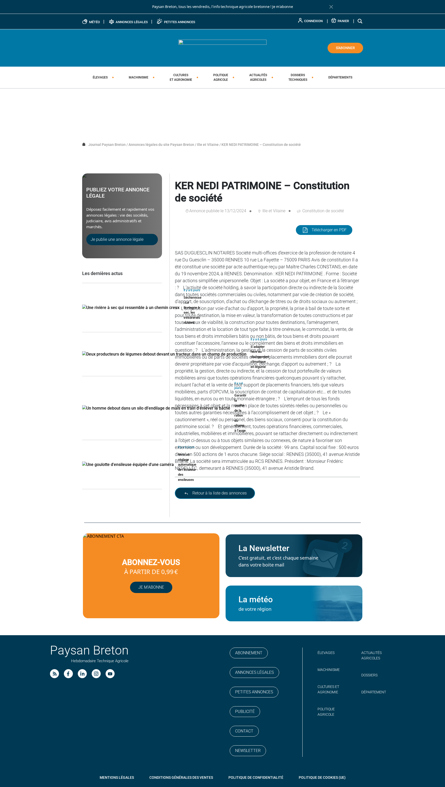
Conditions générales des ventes (181, 777)
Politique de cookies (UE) (322, 777)
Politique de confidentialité (255, 777)
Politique (220, 77)
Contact (244, 731)
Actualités (258, 77)
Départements (340, 77)
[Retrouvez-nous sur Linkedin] (82, 673)
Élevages (100, 77)
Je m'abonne (282, 7)
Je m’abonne (151, 587)
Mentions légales (117, 777)
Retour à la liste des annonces (219, 493)
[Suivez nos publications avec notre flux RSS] (54, 673)
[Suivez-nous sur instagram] (96, 673)
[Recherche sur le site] (360, 21)
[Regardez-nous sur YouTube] (110, 673)
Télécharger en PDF (329, 229)
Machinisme (138, 77)
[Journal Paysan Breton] (222, 48)
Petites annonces (254, 691)
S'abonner (345, 48)
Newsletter (248, 750)
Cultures (181, 77)
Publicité (245, 711)
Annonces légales (254, 672)
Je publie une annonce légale (117, 239)
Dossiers (297, 77)
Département (373, 692)
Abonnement (248, 652)
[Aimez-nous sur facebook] (68, 673)
